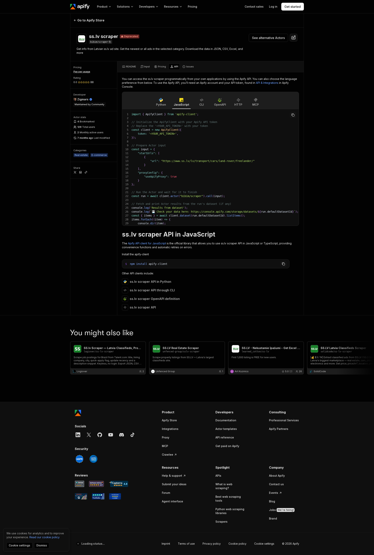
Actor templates (226, 428)
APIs (218, 475)
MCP (165, 446)
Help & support (172, 475)
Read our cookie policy (44, 537)
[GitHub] (100, 435)
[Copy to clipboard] (293, 115)
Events (273, 492)
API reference (224, 437)
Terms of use (186, 543)
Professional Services (284, 420)
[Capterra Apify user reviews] (118, 484)
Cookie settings (264, 543)
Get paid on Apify (227, 446)
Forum (166, 492)
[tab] (129, 67)
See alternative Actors (268, 38)
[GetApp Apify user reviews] (79, 484)
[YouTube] (111, 435)
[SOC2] (93, 459)
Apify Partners (278, 428)
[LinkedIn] (78, 435)
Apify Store (169, 420)
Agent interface (172, 501)
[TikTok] (132, 435)
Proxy (165, 437)
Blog (272, 501)
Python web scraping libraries (229, 511)
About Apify (277, 475)
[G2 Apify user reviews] (81, 496)
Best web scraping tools (228, 498)
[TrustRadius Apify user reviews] (98, 496)
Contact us (276, 484)
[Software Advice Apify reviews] (96, 484)
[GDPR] (79, 459)
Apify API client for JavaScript (147, 243)
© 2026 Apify (290, 543)
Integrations (170, 428)
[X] (89, 435)
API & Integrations (267, 82)
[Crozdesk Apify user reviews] (115, 496)
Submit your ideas (174, 484)
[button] (177, 412)
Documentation (225, 420)
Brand (273, 518)
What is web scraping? (223, 486)
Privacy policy (212, 543)
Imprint (166, 543)
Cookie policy (237, 543)
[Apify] (80, 6)
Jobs (281, 510)
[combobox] (293, 38)
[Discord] (121, 435)
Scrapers (221, 521)
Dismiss (41, 545)
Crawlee (167, 454)
